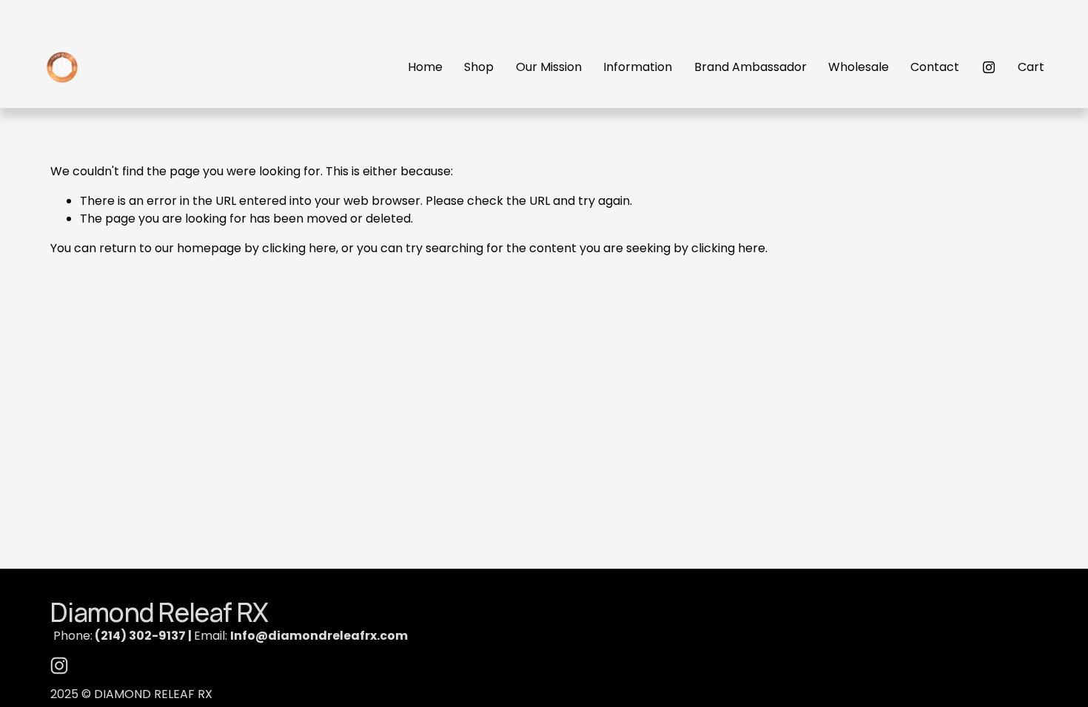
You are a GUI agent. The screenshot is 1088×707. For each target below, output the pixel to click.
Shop (479, 66)
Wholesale (858, 66)
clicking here (299, 248)
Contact (934, 66)
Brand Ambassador (750, 66)
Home (425, 66)
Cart (1031, 66)
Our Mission (549, 66)
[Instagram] (988, 67)
